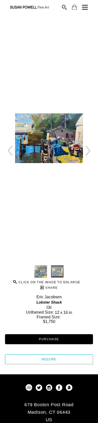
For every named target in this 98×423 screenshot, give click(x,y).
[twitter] (39, 387)
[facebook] (59, 387)
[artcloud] (29, 387)
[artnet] (69, 387)
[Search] (64, 7)
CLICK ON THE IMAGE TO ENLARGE (48, 282)
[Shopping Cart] (74, 7)
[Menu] (85, 7)
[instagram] (49, 387)
